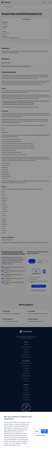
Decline (37, 431)
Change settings (40, 435)
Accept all (44, 431)
